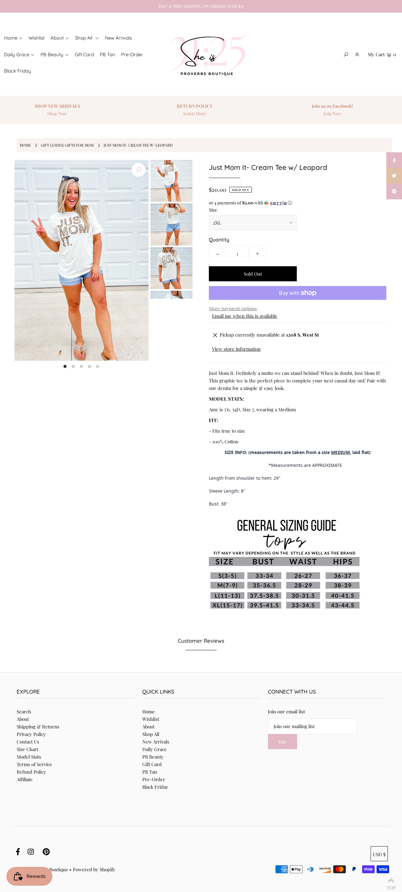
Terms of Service (34, 764)
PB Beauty (153, 757)
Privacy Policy (31, 734)
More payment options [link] (233, 308)
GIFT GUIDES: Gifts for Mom (67, 145)
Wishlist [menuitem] (37, 38)
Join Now (332, 113)
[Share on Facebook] (394, 160)
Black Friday (155, 787)
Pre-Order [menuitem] (132, 54)
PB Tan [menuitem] (107, 54)
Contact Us (28, 741)
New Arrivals (155, 741)
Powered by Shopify (94, 869)
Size (213, 210)
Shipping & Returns (38, 726)
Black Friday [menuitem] (17, 71)
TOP (391, 885)
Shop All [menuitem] (84, 38)
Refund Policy (31, 772)
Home (25, 145)
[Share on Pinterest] (394, 191)
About (23, 719)
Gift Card (152, 764)
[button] (297, 203)
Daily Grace (154, 749)
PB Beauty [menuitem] (52, 54)
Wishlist (150, 719)
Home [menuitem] (10, 38)
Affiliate (25, 779)
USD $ (379, 854)
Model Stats (29, 757)
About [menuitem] (57, 38)
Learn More (194, 113)
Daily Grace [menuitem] (16, 54)
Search (24, 711)
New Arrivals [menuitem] (118, 38)
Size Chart (27, 749)
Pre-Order (153, 779)
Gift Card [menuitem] (84, 54)
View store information (236, 349)
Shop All (150, 734)
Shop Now (57, 113)
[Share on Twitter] (394, 176)
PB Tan (149, 772)
